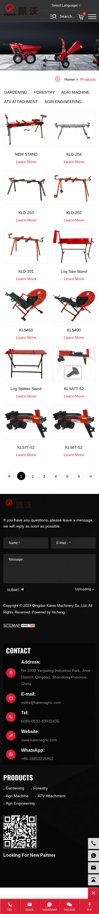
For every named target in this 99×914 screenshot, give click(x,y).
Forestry (44, 92)
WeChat (69, 909)
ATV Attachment (21, 101)
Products (88, 79)
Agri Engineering (63, 101)
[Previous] (10, 476)
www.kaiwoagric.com (39, 740)
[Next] (90, 476)
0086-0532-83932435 (40, 721)
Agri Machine (75, 92)
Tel (9, 909)
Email (30, 909)
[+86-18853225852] (93, 855)
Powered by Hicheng (48, 612)
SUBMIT (13, 590)
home (69, 79)
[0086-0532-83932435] (93, 843)
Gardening (15, 92)
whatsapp (49, 909)
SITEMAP (11, 625)
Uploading (83, 589)
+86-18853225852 (37, 758)
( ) (84, 14)
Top (89, 909)
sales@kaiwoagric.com (41, 702)
